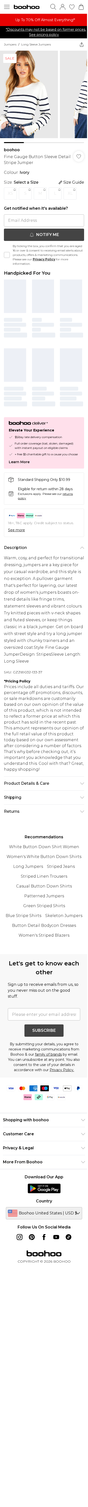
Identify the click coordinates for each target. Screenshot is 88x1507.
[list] (44, 20)
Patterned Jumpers (44, 896)
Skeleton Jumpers (63, 915)
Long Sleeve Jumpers (36, 44)
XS (10, 193)
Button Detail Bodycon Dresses (44, 925)
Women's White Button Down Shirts (44, 856)
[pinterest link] (32, 1237)
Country (44, 1201)
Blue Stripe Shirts (23, 915)
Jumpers (10, 44)
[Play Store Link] (44, 1188)
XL (70, 193)
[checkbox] (7, 255)
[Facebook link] (44, 1237)
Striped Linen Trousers (44, 876)
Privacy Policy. (62, 1070)
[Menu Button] (7, 7)
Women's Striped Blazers (44, 935)
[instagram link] (19, 1237)
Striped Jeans (61, 866)
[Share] (81, 44)
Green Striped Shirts (44, 905)
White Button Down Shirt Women (44, 846)
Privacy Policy (44, 259)
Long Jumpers (28, 866)
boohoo (12, 150)
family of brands (48, 1054)
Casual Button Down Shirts (44, 886)
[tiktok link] (68, 1237)
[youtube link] (56, 1237)
